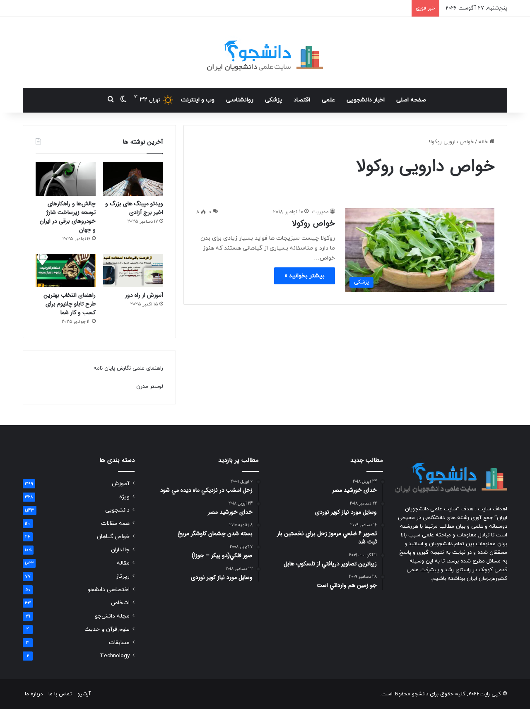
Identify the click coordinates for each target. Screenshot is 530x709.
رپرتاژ (123, 576)
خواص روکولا (313, 223)
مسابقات (119, 643)
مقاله (123, 563)
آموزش (121, 484)
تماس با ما (60, 694)
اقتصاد (302, 100)
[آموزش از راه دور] (133, 271)
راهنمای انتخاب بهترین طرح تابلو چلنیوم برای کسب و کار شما (69, 304)
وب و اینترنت (197, 100)
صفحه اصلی (411, 100)
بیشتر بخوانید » (304, 276)
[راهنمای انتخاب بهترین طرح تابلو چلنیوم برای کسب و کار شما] (66, 271)
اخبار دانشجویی (366, 100)
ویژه (124, 497)
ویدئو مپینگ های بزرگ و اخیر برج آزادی (134, 208)
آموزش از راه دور (144, 295)
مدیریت (320, 212)
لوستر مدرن (149, 386)
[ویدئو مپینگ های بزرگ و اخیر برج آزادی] (133, 179)
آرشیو (84, 694)
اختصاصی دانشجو (108, 590)
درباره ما (34, 694)
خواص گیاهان (113, 537)
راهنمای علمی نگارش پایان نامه (128, 368)
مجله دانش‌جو (112, 616)
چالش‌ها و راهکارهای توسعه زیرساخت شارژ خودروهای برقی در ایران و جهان (68, 216)
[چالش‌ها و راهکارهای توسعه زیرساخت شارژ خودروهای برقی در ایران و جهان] (66, 179)
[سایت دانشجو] (265, 52)
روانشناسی (239, 100)
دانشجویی (117, 510)
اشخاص (120, 603)
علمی (328, 100)
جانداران (120, 550)
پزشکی (273, 100)
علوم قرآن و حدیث (107, 629)
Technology (115, 656)
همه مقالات (115, 523)
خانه (483, 142)
